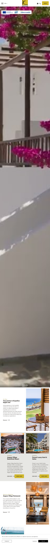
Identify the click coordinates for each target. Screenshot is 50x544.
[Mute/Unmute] (26, 385)
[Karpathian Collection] (25, 2)
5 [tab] (40, 429)
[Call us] (40, 3)
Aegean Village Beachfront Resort (13, 458)
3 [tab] (37, 429)
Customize (35, 541)
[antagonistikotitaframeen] (16, 12)
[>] (2, 3)
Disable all (7, 541)
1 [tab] (34, 429)
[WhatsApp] (38, 3)
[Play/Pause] (23, 385)
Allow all (43, 541)
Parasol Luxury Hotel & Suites (39, 458)
